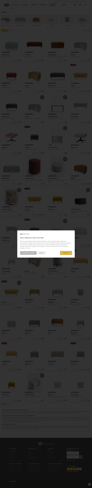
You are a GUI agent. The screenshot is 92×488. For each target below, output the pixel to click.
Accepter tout (66, 252)
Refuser (42, 252)
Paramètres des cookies (28, 252)
